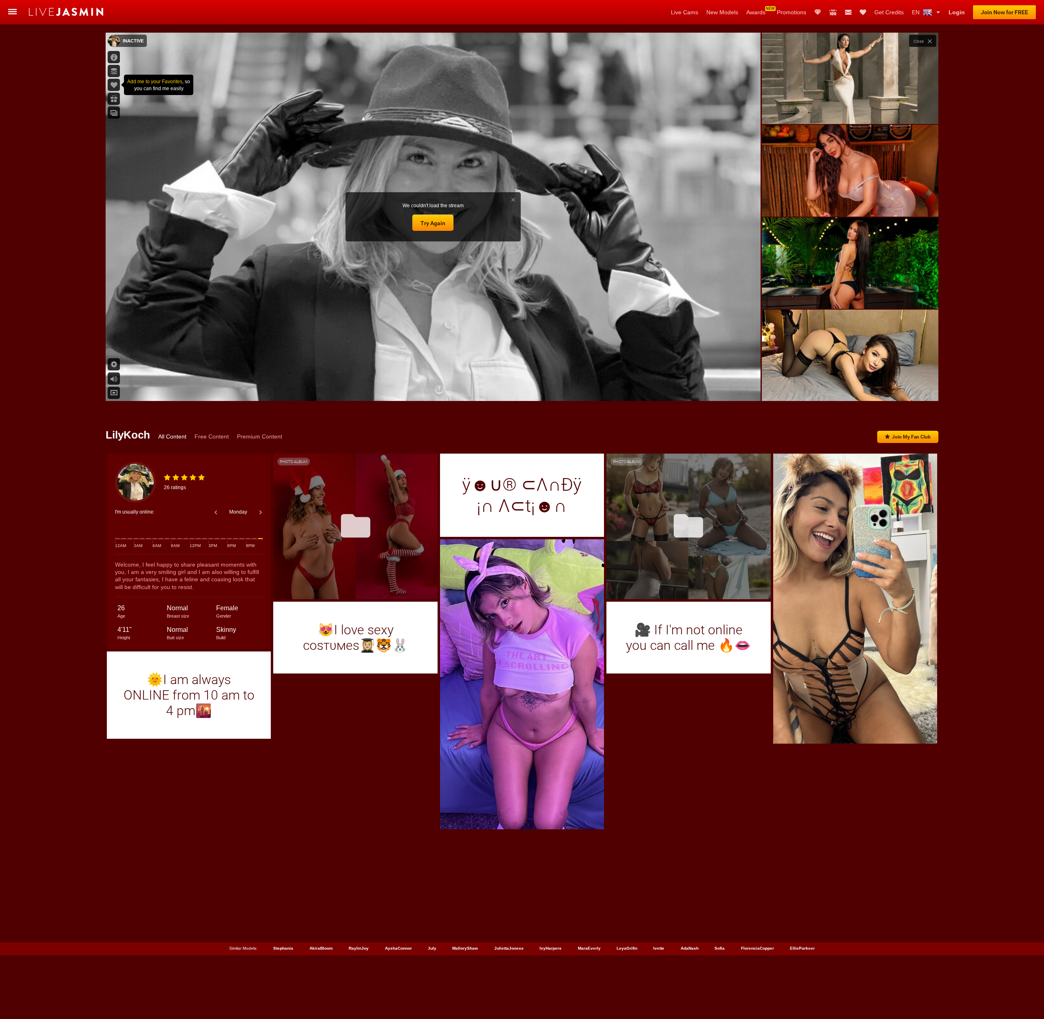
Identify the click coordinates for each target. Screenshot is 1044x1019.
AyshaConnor (398, 948)
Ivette (658, 948)
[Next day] (261, 512)
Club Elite (817, 12)
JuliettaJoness (509, 948)
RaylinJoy (359, 948)
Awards (755, 12)
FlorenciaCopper (757, 948)
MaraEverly (589, 948)
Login (957, 12)
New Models (722, 12)
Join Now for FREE (1004, 12)
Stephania (283, 948)
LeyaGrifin (627, 948)
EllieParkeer (802, 948)
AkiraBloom (321, 948)
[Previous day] (216, 512)
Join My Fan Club (911, 437)
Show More (850, 387)
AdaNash (690, 948)
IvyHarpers (551, 948)
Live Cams (684, 12)
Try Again (432, 223)
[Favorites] (863, 12)
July (432, 948)
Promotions (791, 12)
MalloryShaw (465, 948)
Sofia (719, 948)
